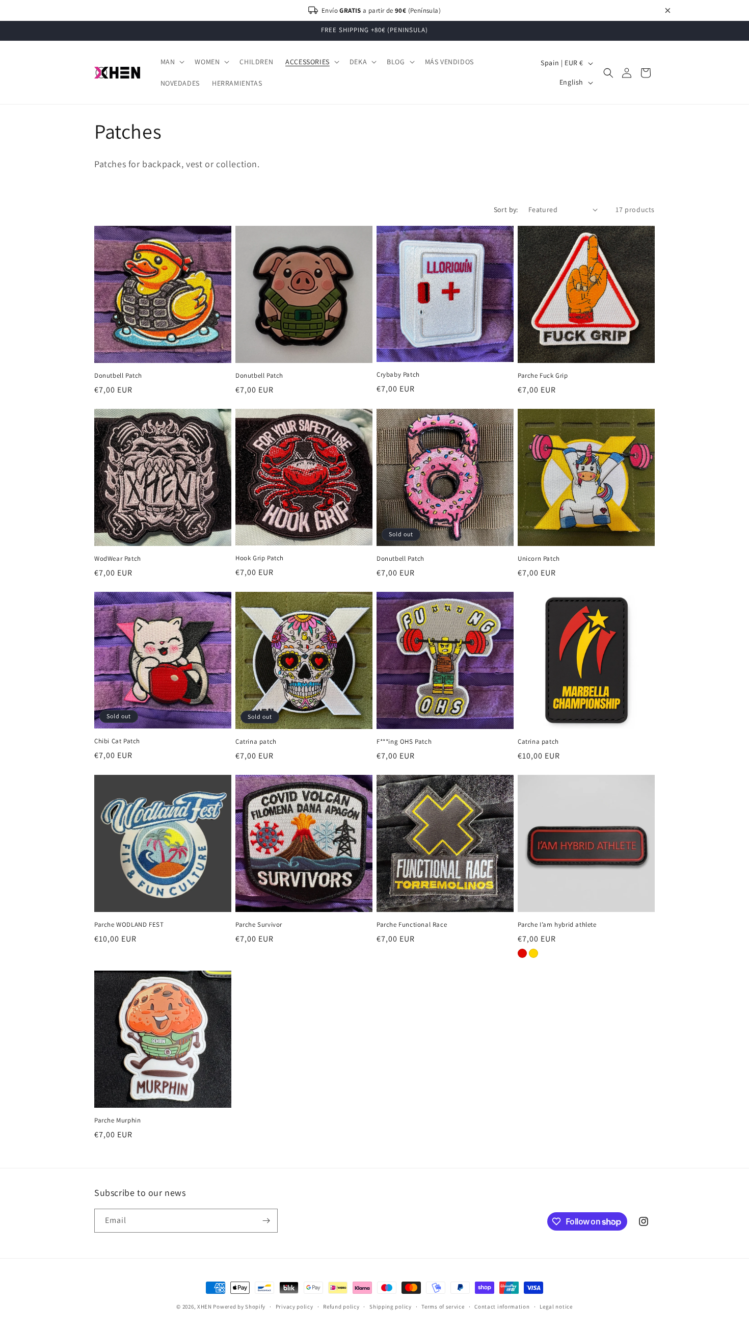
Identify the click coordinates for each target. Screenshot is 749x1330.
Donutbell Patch (118, 376)
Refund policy (341, 1306)
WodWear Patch (117, 559)
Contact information (501, 1306)
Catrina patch (256, 742)
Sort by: (506, 209)
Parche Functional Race (412, 925)
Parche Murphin (117, 1120)
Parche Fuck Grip (543, 376)
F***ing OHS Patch (404, 742)
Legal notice (556, 1306)
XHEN (205, 1306)
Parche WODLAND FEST (129, 925)
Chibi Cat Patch (117, 741)
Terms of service (442, 1306)
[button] (171, 61)
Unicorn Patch (539, 559)
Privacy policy (294, 1306)
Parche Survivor (258, 925)
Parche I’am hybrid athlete (557, 925)
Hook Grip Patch (259, 558)
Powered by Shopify (239, 1306)
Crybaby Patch (398, 375)
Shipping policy (390, 1306)
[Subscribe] (266, 1221)
